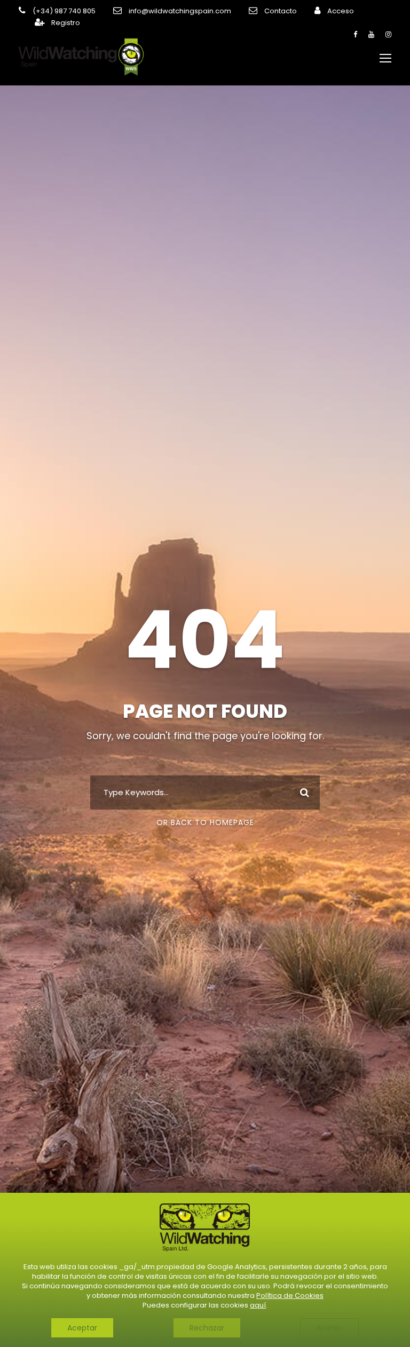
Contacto (280, 11)
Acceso (340, 11)
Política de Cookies (290, 1295)
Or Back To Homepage (205, 822)
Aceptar (82, 1327)
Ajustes (329, 1327)
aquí (258, 1305)
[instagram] (388, 34)
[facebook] (355, 34)
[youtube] (371, 34)
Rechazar (207, 1327)
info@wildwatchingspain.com (180, 11)
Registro (65, 23)
